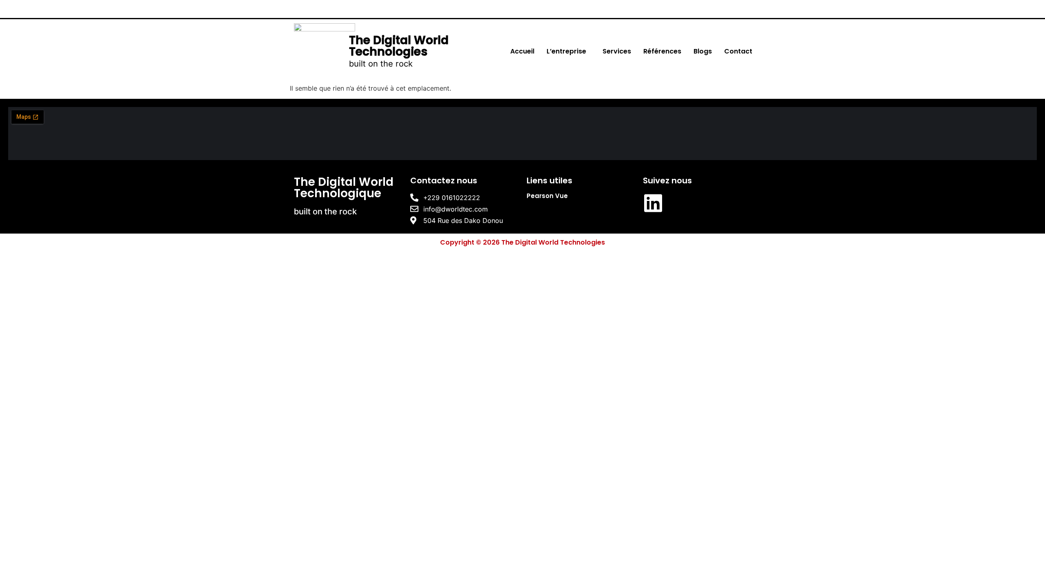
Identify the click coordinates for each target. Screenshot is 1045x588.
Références (662, 51)
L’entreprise (566, 51)
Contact (738, 51)
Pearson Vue (547, 196)
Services (617, 51)
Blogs (703, 51)
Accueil (522, 51)
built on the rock (381, 64)
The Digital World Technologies (399, 46)
